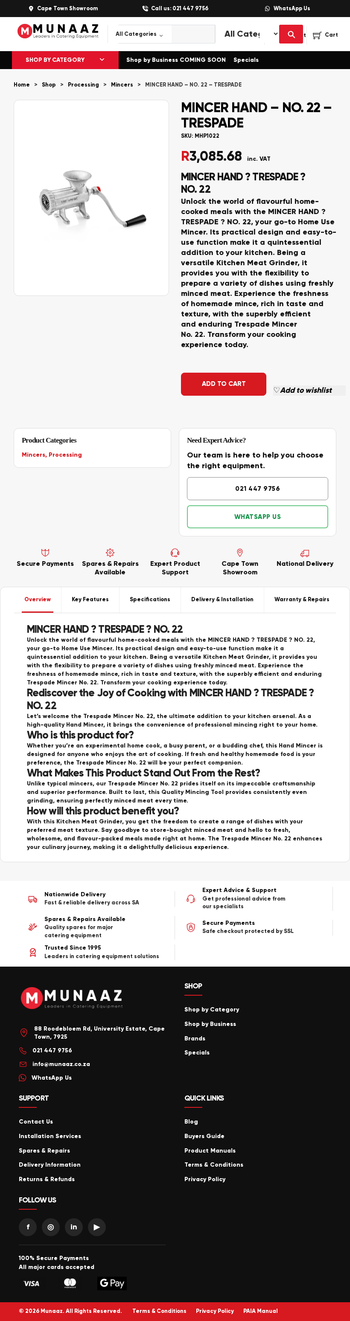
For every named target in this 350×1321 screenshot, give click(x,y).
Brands (194, 1038)
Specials (246, 60)
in (73, 1226)
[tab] (37, 600)
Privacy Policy (204, 1179)
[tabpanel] (175, 737)
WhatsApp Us (292, 9)
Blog (191, 1121)
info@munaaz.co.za (61, 1064)
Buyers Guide (204, 1136)
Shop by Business (210, 1024)
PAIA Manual (260, 1311)
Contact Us (36, 1121)
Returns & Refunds (47, 1179)
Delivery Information (50, 1164)
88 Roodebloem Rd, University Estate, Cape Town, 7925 (99, 1033)
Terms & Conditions (213, 1164)
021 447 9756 (257, 488)
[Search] (291, 34)
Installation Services (50, 1136)
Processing (83, 84)
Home (22, 84)
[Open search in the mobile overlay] (156, 34)
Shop (49, 84)
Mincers (122, 84)
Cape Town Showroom (67, 9)
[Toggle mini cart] (325, 35)
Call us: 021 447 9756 (179, 9)
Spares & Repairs (44, 1150)
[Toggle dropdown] (102, 60)
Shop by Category (211, 1009)
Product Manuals (210, 1150)
